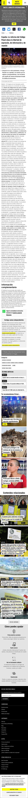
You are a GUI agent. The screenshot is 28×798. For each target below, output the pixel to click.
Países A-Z (3, 732)
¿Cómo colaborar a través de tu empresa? (10, 752)
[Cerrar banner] (26, 6)
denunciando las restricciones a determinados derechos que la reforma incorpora (13, 179)
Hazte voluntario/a (5, 748)
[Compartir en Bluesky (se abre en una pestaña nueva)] (8, 29)
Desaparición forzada (6, 365)
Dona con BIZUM (5, 750)
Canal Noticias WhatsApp (7, 723)
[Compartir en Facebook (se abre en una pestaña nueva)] (19, 29)
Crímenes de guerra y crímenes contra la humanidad (12, 362)
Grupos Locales (4, 766)
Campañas (3, 730)
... (6, 33)
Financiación (4, 711)
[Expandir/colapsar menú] (25, 2)
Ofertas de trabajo (5, 713)
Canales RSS (4, 734)
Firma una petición (5, 742)
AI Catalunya (4, 768)
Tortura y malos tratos (6, 368)
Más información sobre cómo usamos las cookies (12, 785)
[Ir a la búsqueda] (9, 2)
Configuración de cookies (14, 792)
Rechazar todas (14, 795)
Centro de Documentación (7, 762)
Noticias (11, 33)
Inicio (3, 33)
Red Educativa (4, 760)
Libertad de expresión (6, 360)
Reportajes (3, 727)
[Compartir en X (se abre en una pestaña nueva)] (14, 29)
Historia (3, 709)
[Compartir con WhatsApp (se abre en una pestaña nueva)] (24, 29)
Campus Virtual (4, 764)
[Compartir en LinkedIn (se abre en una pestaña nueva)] (3, 29)
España (13, 365)
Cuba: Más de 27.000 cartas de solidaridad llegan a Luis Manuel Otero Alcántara (14, 390)
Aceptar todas (14, 789)
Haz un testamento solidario (7, 746)
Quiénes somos (4, 707)
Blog (2, 725)
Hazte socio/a (17, 3)
